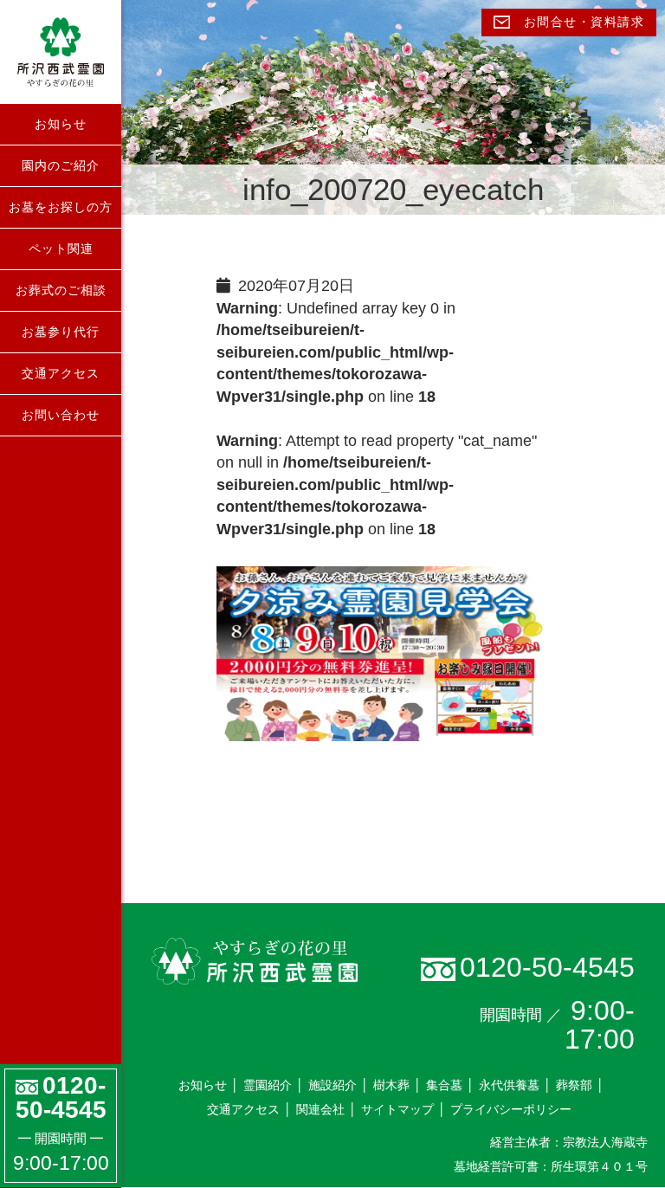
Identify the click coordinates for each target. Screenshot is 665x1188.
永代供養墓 (509, 1085)
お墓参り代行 (61, 332)
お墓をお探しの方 (61, 207)
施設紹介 (332, 1085)
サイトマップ (397, 1109)
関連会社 (320, 1109)
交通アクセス (61, 373)
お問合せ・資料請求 (581, 22)
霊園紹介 (267, 1085)
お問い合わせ (61, 415)
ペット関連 (61, 248)
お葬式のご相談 (61, 290)
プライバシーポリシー (510, 1109)
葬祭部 (574, 1085)
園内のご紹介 (61, 165)
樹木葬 (391, 1085)
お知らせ (61, 124)
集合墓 (444, 1085)
